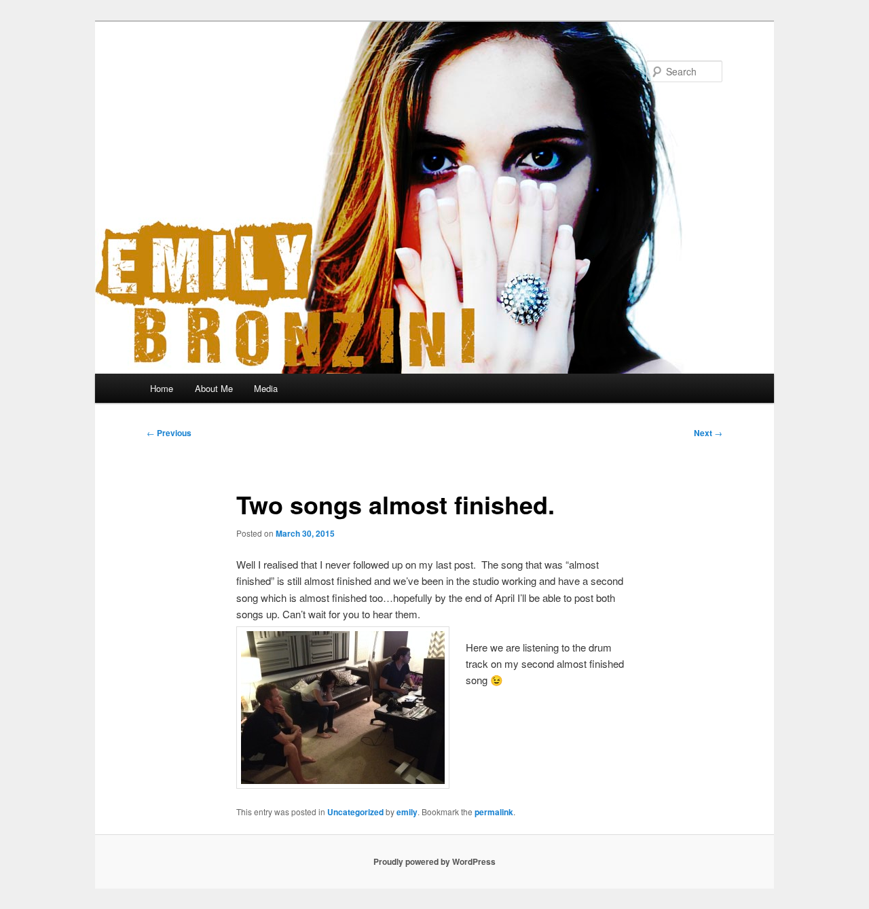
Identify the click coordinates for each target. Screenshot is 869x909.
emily (407, 812)
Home (161, 388)
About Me (214, 388)
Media (266, 388)
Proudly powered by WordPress (434, 861)
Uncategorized (355, 812)
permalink (494, 812)
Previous (169, 433)
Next (708, 433)
